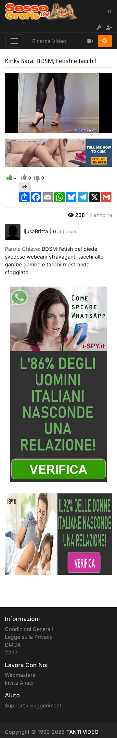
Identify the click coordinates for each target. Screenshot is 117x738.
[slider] (22, 128)
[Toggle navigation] (14, 40)
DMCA (13, 644)
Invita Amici (19, 682)
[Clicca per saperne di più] (58, 383)
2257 (11, 652)
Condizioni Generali (29, 629)
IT (110, 11)
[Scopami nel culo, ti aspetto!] (58, 152)
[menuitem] (91, 128)
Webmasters (20, 675)
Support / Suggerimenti (34, 705)
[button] (23, 128)
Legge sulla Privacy (29, 637)
